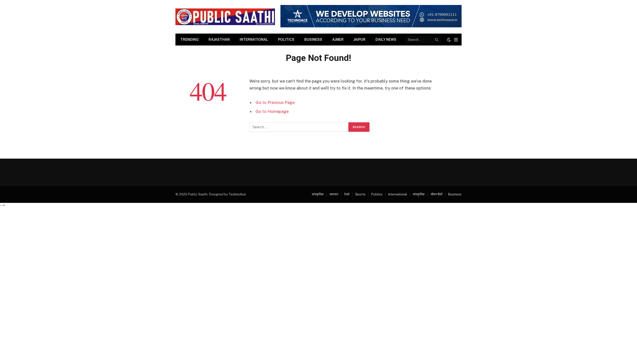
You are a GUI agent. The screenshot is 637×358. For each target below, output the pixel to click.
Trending (189, 40)
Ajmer (338, 40)
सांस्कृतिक (318, 194)
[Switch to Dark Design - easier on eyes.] (449, 40)
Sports (360, 194)
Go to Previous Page (275, 102)
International (254, 40)
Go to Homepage (272, 111)
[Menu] (456, 39)
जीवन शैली (436, 194)
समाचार (333, 194)
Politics (286, 40)
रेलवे (346, 194)
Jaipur (360, 40)
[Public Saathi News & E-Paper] (225, 17)
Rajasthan (219, 40)
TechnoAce (237, 194)
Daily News (385, 40)
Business (313, 40)
